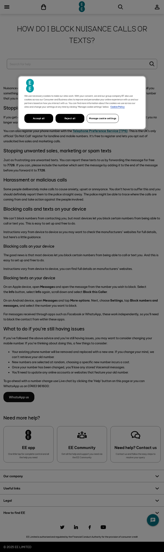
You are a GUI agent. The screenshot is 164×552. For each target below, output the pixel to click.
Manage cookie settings (102, 118)
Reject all (70, 118)
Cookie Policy (117, 106)
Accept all (39, 118)
